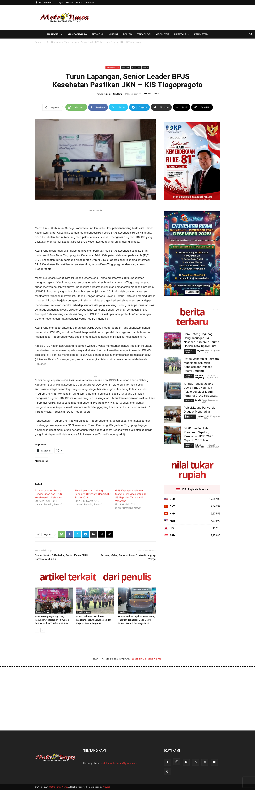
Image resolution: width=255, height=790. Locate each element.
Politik (127, 34)
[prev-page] (37, 630)
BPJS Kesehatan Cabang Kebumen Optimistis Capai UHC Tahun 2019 (92, 494)
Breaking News (53, 42)
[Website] (204, 762)
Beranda (39, 42)
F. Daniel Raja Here (113, 93)
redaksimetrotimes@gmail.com (119, 763)
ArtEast (106, 786)
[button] (251, 34)
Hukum (113, 34)
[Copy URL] (109, 534)
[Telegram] (85, 534)
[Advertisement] (157, 17)
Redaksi (69, 2)
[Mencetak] (93, 534)
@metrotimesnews (147, 658)
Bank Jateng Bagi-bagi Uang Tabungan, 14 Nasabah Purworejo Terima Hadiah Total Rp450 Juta (52, 620)
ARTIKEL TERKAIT (68, 577)
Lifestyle (180, 34)
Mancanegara (77, 34)
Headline (125, 67)
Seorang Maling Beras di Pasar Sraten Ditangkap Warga (128, 557)
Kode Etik (90, 2)
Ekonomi (98, 34)
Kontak (79, 2)
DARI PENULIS (127, 577)
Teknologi (144, 34)
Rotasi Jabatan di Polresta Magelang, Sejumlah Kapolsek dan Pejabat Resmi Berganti (93, 620)
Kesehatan (201, 34)
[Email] (101, 534)
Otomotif (162, 34)
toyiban (200, 350)
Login (60, 2)
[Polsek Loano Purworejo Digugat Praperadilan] (172, 414)
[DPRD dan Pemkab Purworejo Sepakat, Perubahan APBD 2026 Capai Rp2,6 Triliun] (172, 435)
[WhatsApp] (61, 534)
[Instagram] (176, 761)
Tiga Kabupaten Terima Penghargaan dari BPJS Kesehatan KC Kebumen (48, 494)
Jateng (145, 67)
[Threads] (167, 771)
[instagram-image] (15, 682)
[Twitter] (77, 534)
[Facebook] (69, 534)
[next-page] (42, 630)
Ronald (197, 400)
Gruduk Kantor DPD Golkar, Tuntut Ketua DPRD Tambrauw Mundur (61, 557)
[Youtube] (214, 762)
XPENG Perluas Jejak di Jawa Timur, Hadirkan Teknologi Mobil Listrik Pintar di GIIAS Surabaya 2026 (136, 620)
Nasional (53, 34)
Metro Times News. (58, 786)
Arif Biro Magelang (199, 376)
